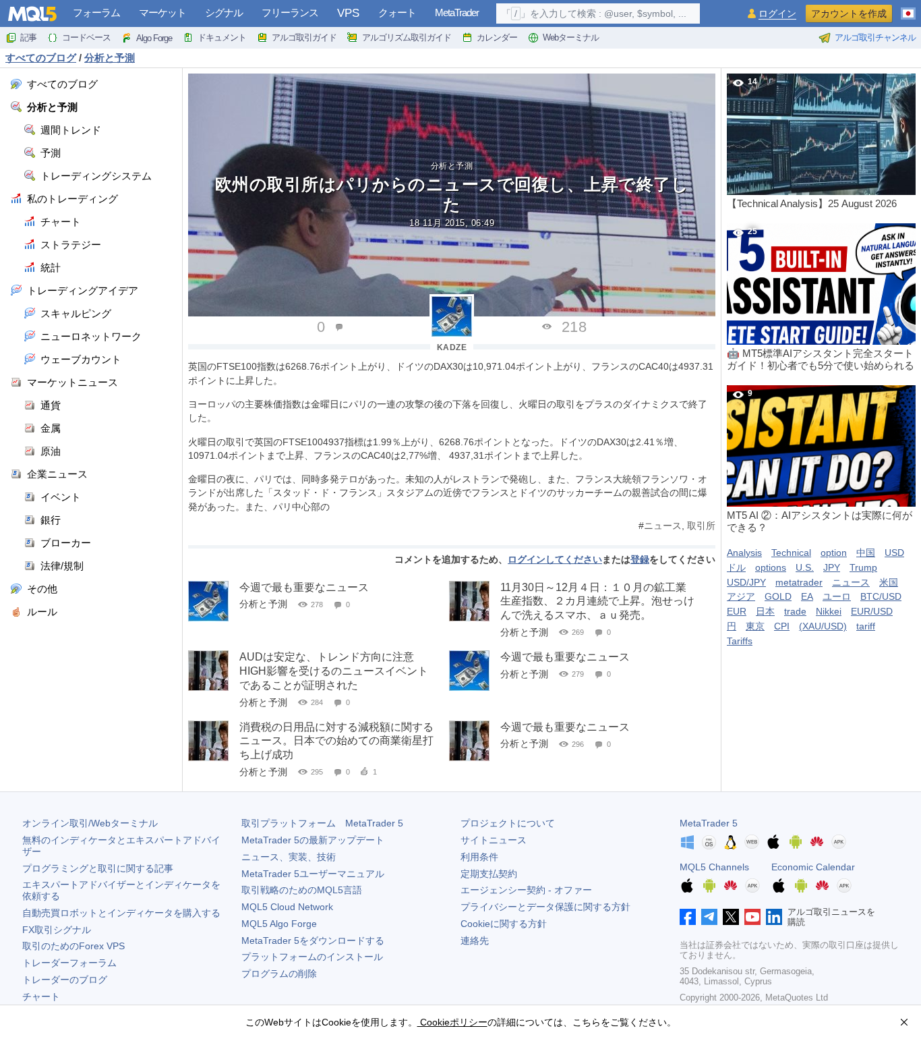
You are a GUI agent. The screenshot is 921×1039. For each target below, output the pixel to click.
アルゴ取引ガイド (304, 37)
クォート (397, 12)
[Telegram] (709, 917)
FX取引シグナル (56, 929)
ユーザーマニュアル (312, 873)
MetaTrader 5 (709, 823)
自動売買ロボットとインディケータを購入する (121, 912)
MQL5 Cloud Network (287, 906)
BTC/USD (880, 596)
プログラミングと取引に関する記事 (97, 868)
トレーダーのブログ (64, 979)
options (770, 567)
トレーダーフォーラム (69, 962)
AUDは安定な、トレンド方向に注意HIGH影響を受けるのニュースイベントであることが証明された (333, 671)
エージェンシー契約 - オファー (526, 889)
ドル (736, 567)
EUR (736, 611)
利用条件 (479, 856)
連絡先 (474, 940)
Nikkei (828, 611)
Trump (863, 567)
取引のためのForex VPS (73, 945)
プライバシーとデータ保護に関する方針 (545, 906)
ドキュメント (222, 37)
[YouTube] (752, 917)
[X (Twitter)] (731, 917)
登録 (639, 559)
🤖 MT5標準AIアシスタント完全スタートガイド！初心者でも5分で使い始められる (820, 299)
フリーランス (290, 12)
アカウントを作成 (849, 13)
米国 (888, 582)
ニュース (663, 525)
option (834, 552)
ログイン (777, 14)
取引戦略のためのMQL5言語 (301, 889)
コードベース (86, 37)
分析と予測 (452, 166)
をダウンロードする (312, 940)
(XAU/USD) (823, 626)
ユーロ (837, 596)
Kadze (452, 347)
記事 (28, 37)
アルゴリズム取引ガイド (406, 37)
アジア (741, 596)
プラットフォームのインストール (312, 956)
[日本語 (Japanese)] (908, 8)
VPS (348, 13)
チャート (41, 996)
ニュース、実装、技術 (288, 856)
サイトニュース (493, 840)
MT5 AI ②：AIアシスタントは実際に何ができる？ (819, 461)
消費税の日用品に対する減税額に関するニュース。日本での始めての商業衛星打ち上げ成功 (336, 741)
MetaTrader (457, 12)
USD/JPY (746, 582)
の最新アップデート (312, 840)
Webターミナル (571, 37)
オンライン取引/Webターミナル (90, 823)
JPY (831, 567)
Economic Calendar (813, 867)
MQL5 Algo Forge (279, 923)
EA (807, 596)
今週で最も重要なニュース (304, 587)
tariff (865, 626)
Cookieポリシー (452, 1022)
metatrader (799, 582)
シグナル (224, 12)
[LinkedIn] (774, 917)
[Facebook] (688, 917)
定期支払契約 (488, 873)
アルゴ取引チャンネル (875, 37)
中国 (865, 552)
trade (795, 611)
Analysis (744, 552)
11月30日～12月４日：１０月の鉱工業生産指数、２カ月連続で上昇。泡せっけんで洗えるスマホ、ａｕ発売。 (597, 601)
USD (894, 552)
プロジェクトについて (507, 823)
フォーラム (96, 12)
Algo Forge (154, 38)
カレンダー (497, 37)
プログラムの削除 (279, 973)
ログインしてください (555, 559)
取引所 (701, 525)
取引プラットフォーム (322, 823)
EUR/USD (872, 611)
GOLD (778, 596)
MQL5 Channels (714, 867)
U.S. (805, 567)
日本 (765, 611)
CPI (782, 626)
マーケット (162, 12)
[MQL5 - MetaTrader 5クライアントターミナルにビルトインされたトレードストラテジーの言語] (32, 14)
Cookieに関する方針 (503, 923)
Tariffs (739, 641)
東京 (755, 626)
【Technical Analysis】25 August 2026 (812, 143)
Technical (791, 552)
